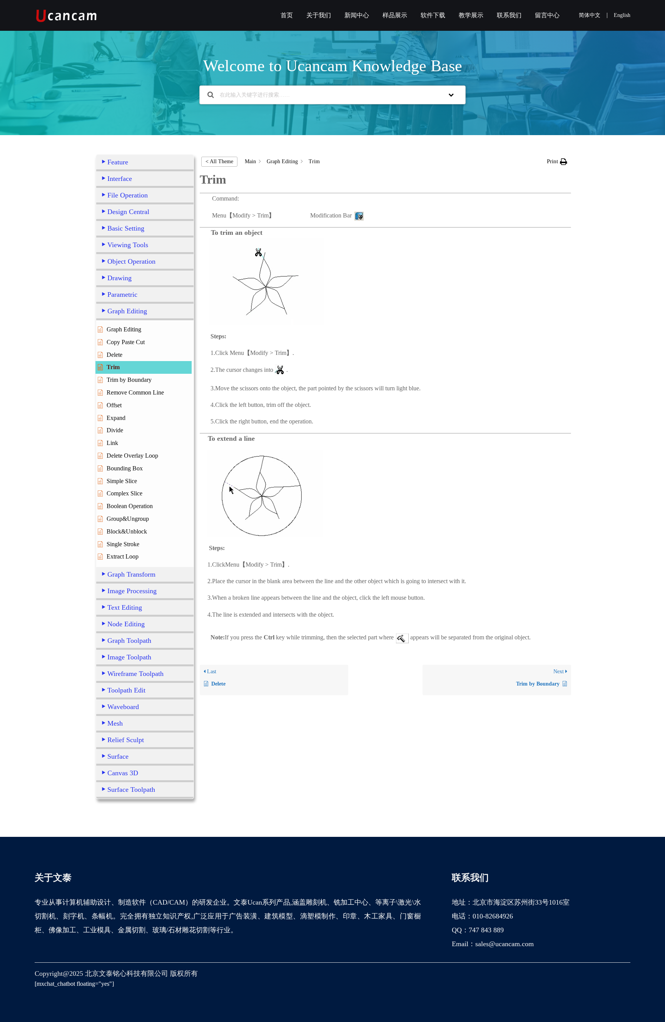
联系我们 (509, 15)
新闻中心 (356, 15)
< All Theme (219, 161)
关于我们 (318, 15)
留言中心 (547, 15)
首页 (287, 15)
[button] (557, 161)
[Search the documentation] (210, 95)
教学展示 (471, 15)
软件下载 (433, 15)
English (622, 15)
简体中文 (589, 15)
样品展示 (395, 15)
